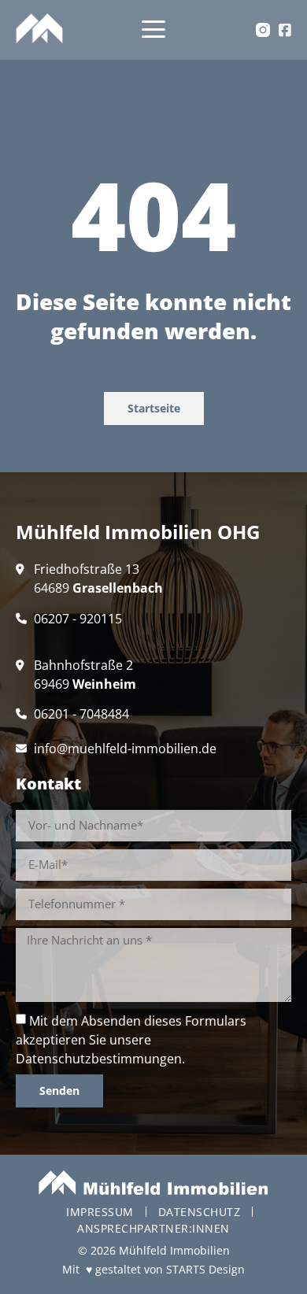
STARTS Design (205, 1269)
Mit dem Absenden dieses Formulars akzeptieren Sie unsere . (131, 1039)
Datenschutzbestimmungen (99, 1058)
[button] (154, 30)
